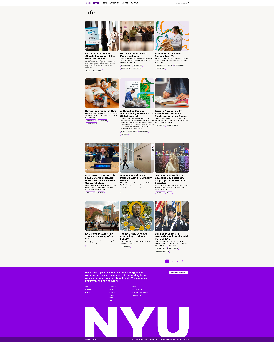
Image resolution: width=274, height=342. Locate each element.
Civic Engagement (97, 70)
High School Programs (167, 339)
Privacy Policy (137, 289)
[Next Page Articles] (187, 261)
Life (105, 3)
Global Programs (143, 131)
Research (169, 192)
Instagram (112, 287)
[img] (102, 36)
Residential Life (137, 68)
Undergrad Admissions (139, 339)
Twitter (111, 289)
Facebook (112, 292)
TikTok (111, 298)
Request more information (177, 272)
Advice (125, 3)
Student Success (183, 339)
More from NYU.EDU (91, 339)
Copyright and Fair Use (140, 292)
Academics (114, 3)
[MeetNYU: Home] (92, 3)
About (134, 287)
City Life (88, 70)
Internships (101, 192)
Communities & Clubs (91, 123)
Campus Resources (126, 65)
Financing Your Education (162, 251)
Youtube (111, 295)
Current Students (125, 68)
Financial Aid (153, 339)
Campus (134, 3)
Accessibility (136, 295)
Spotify (111, 300)
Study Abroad (124, 134)
